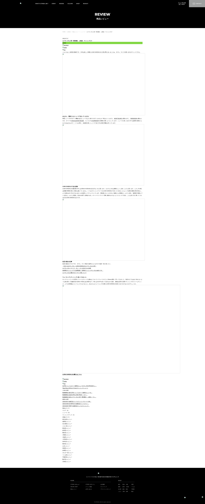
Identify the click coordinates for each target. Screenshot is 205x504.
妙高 (124, 486)
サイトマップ (103, 486)
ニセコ (119, 491)
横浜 (124, 489)
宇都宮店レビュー (67, 457)
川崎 (124, 491)
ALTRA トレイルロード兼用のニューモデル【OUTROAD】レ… (79, 386)
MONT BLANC (118, 118)
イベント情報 (89, 486)
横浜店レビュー (66, 432)
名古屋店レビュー (67, 423)
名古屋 (119, 489)
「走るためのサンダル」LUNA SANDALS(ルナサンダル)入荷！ (79, 266)
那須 (124, 484)
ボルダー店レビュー (67, 452)
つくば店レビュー (67, 455)
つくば (133, 486)
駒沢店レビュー (66, 459)
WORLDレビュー (67, 441)
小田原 (127, 486)
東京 (119, 484)
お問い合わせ (89, 489)
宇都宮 (133, 489)
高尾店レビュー (66, 448)
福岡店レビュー (66, 421)
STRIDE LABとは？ (75, 484)
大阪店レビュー (66, 437)
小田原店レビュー (67, 439)
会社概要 (102, 484)
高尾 (132, 484)
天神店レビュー (66, 461)
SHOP (119, 480)
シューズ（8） (66, 412)
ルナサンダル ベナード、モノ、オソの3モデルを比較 (76, 268)
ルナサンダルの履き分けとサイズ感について (74, 272)
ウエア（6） (65, 410)
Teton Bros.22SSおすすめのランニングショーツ (75, 388)
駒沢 (132, 491)
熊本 (127, 489)
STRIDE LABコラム (90, 484)
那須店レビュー (66, 428)
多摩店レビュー (66, 450)
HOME (72, 480)
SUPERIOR (95, 120)
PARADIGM (133, 118)
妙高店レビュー (66, 430)
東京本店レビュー (67, 419)
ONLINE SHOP (74, 486)
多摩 (127, 491)
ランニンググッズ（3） (68, 415)
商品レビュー (73, 489)
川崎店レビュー (66, 435)
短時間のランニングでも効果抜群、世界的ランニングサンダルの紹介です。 (82, 270)
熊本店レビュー (66, 443)
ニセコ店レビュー (67, 426)
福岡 (119, 486)
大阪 (127, 484)
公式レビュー (66, 446)
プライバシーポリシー (105, 489)
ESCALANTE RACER (78, 120)
